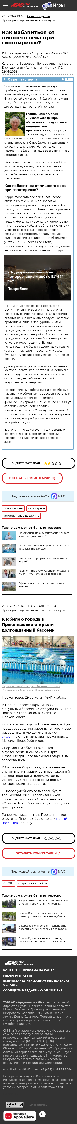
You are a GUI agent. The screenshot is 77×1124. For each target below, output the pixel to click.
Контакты (11, 970)
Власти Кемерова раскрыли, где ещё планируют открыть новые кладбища (42, 915)
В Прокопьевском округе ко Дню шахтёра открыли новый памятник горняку (45, 902)
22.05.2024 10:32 (12, 16)
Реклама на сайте (38, 970)
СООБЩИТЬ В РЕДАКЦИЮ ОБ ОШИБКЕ (32, 990)
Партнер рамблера (37, 1105)
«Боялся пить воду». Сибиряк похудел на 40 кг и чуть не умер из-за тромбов (44, 572)
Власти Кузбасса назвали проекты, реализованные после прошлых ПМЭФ (43, 940)
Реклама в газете (17, 975)
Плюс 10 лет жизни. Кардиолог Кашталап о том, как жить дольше (45, 547)
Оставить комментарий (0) (32, 478)
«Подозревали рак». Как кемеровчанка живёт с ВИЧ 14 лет (36, 276)
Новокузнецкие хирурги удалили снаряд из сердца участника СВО (44, 534)
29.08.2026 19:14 (12, 606)
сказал (7, 736)
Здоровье (27, 63)
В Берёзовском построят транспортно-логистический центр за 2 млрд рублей (43, 927)
